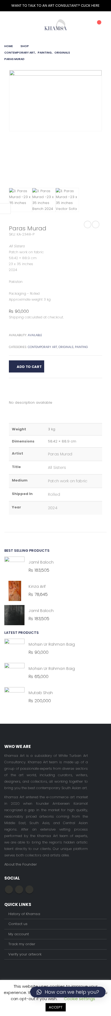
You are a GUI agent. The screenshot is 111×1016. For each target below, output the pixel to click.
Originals (66, 347)
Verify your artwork (24, 954)
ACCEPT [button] (56, 1007)
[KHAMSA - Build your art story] (55, 24)
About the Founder (20, 864)
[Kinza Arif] (14, 591)
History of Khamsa (24, 913)
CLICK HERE (90, 5)
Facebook (9, 889)
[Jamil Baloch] (14, 567)
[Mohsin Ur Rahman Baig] (14, 649)
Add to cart (29, 366)
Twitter (19, 889)
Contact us (17, 923)
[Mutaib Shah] (14, 697)
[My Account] (85, 24)
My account (18, 934)
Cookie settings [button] (79, 998)
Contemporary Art (42, 347)
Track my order (21, 944)
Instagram (29, 889)
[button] (68, 992)
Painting (81, 347)
